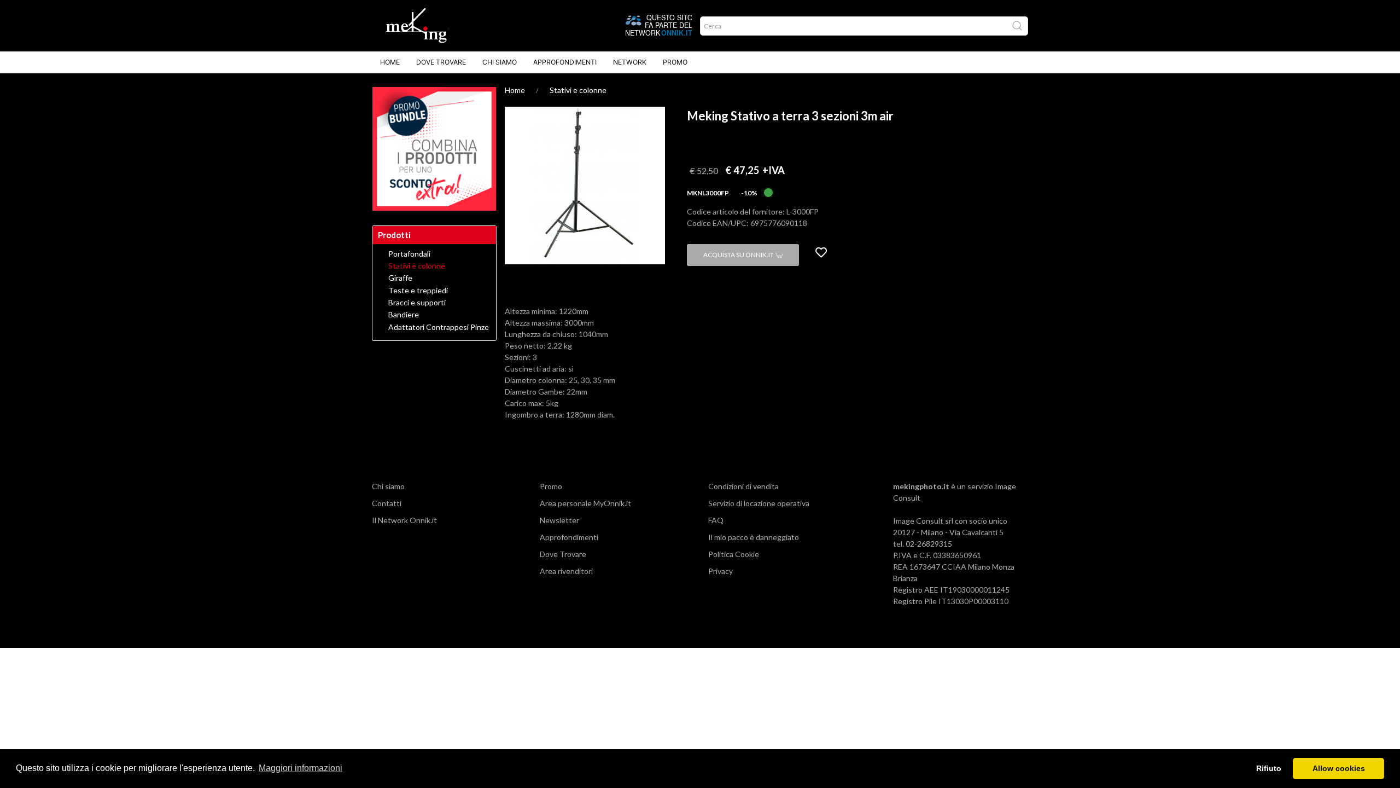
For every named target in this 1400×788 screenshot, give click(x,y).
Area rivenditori (566, 571)
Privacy (720, 571)
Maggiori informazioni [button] (300, 768)
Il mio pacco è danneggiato (753, 537)
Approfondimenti (565, 62)
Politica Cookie (733, 554)
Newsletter (559, 520)
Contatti (386, 503)
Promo (675, 62)
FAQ (716, 520)
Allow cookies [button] (1338, 768)
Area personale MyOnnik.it (585, 503)
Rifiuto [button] (1268, 768)
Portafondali (409, 254)
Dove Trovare (441, 62)
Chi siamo (499, 62)
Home (390, 62)
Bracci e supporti (417, 302)
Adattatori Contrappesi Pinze (438, 327)
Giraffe (400, 278)
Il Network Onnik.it (404, 520)
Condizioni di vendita (743, 486)
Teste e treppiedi (418, 290)
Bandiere (403, 314)
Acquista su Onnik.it (739, 255)
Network (629, 62)
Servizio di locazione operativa (758, 503)
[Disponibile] (768, 191)
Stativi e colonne (578, 90)
